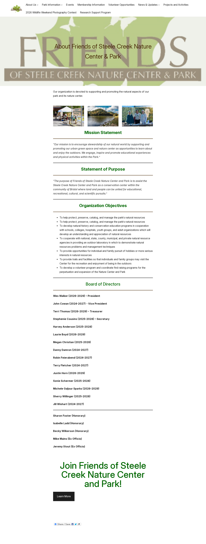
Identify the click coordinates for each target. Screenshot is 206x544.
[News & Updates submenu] (159, 4)
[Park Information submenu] (61, 4)
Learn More (64, 496)
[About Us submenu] (37, 4)
